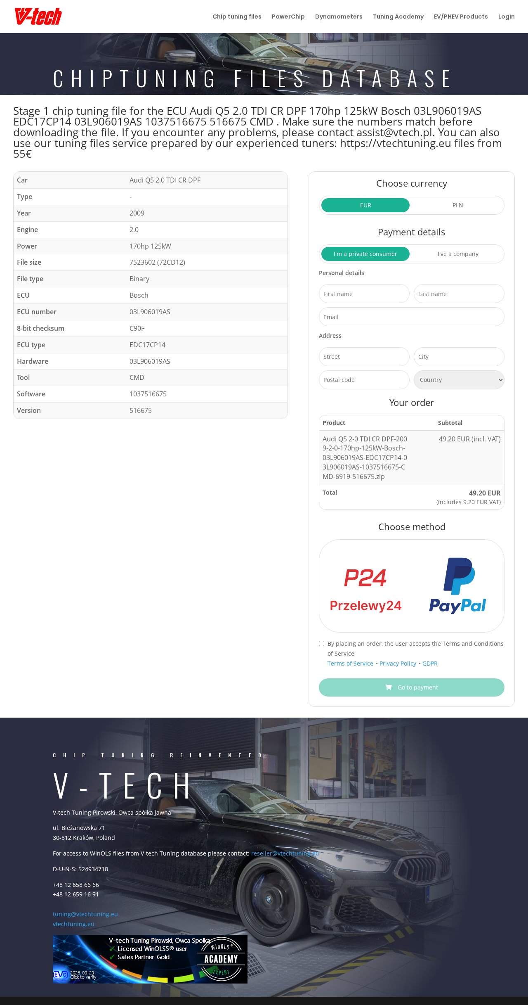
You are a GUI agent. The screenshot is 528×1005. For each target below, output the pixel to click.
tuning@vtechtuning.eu (85, 914)
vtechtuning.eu (73, 924)
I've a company (458, 254)
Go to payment (417, 687)
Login (506, 17)
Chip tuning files (237, 17)
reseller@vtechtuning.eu (285, 853)
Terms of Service (351, 663)
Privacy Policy (399, 663)
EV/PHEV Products (461, 17)
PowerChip (288, 17)
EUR (365, 205)
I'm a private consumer (365, 254)
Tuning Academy (398, 17)
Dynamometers (339, 17)
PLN (458, 205)
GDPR (430, 663)
